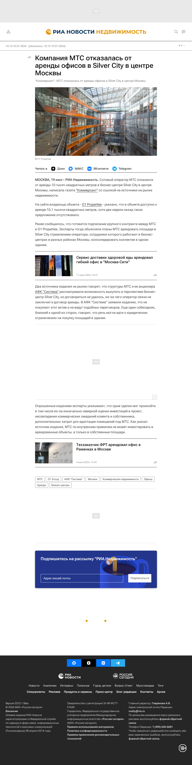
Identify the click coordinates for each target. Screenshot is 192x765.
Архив (161, 691)
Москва (92, 479)
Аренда (41, 485)
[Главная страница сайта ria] (68, 31)
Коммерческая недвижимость (121, 479)
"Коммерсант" (87, 190)
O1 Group (53, 479)
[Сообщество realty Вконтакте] (103, 663)
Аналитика (49, 685)
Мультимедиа (145, 685)
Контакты (146, 691)
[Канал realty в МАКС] (74, 663)
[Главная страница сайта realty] (96, 31)
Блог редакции (126, 691)
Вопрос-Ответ (124, 685)
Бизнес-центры (60, 485)
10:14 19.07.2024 (16, 46)
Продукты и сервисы (78, 691)
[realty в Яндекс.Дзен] (89, 663)
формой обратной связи (144, 738)
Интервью (66, 685)
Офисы (148, 479)
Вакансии (12, 711)
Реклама (54, 691)
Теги (160, 685)
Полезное (83, 685)
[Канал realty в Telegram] (118, 663)
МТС (40, 479)
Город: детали (102, 685)
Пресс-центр (104, 691)
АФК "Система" (47, 292)
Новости (34, 685)
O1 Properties (92, 204)
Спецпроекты (36, 691)
